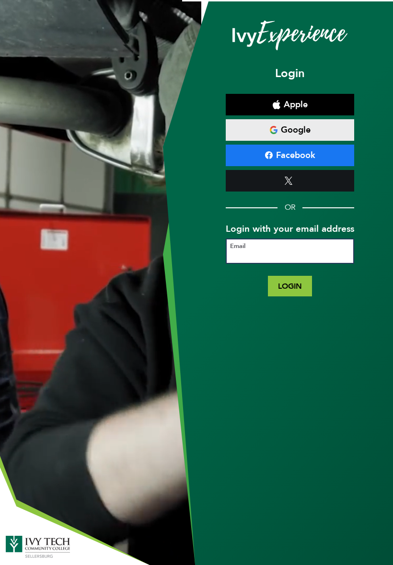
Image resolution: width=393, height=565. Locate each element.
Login (290, 286)
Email (237, 246)
